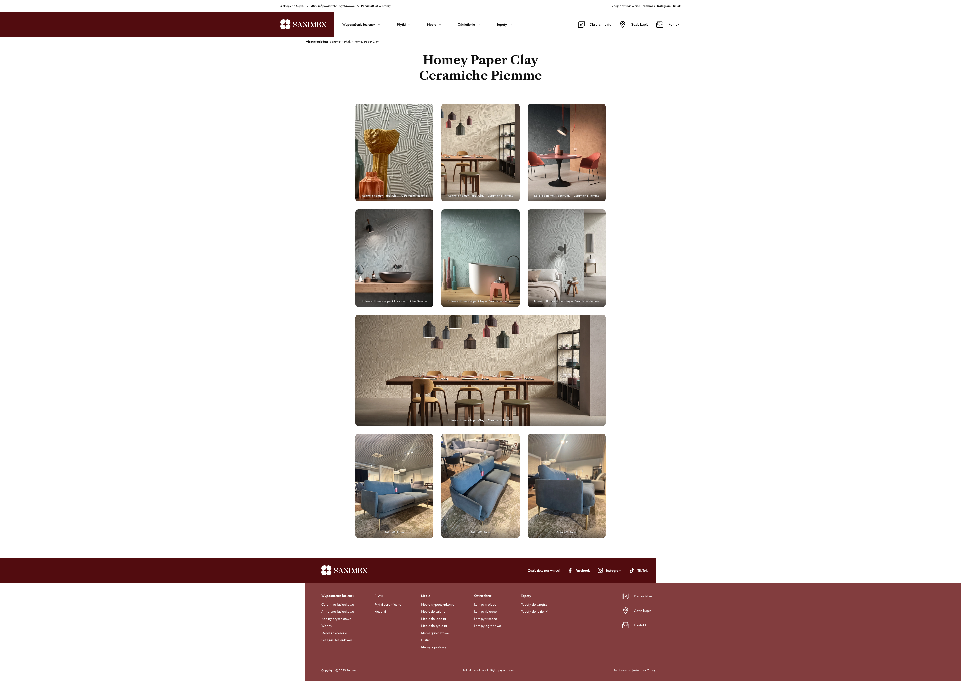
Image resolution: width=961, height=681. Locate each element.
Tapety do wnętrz (534, 604)
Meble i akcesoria (334, 633)
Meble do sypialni (434, 625)
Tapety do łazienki (534, 611)
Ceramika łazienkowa (337, 604)
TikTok (677, 6)
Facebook (649, 6)
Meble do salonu (433, 611)
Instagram (664, 6)
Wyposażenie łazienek (337, 595)
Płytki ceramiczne (387, 604)
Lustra (425, 640)
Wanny (326, 625)
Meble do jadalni (433, 618)
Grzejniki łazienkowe (336, 640)
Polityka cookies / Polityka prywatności (489, 670)
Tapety (526, 595)
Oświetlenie (483, 595)
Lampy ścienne (485, 611)
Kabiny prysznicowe (336, 618)
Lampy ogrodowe (487, 625)
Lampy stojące (485, 604)
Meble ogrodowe (433, 647)
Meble (425, 595)
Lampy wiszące (485, 618)
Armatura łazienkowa (337, 611)
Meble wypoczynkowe (437, 604)
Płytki (378, 595)
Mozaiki (380, 611)
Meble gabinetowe (435, 633)
